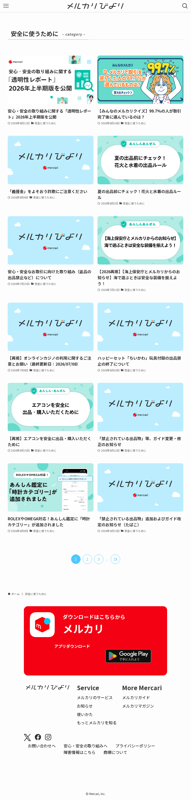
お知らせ (85, 706)
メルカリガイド (136, 697)
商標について (115, 752)
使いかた (85, 714)
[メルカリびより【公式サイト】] (95, 6)
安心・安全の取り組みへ (85, 746)
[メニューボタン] (6, 6)
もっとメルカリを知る (97, 723)
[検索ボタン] (185, 6)
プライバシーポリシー (135, 746)
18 (115, 559)
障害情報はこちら (80, 752)
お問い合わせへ (42, 746)
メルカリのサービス (95, 697)
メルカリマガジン (138, 706)
